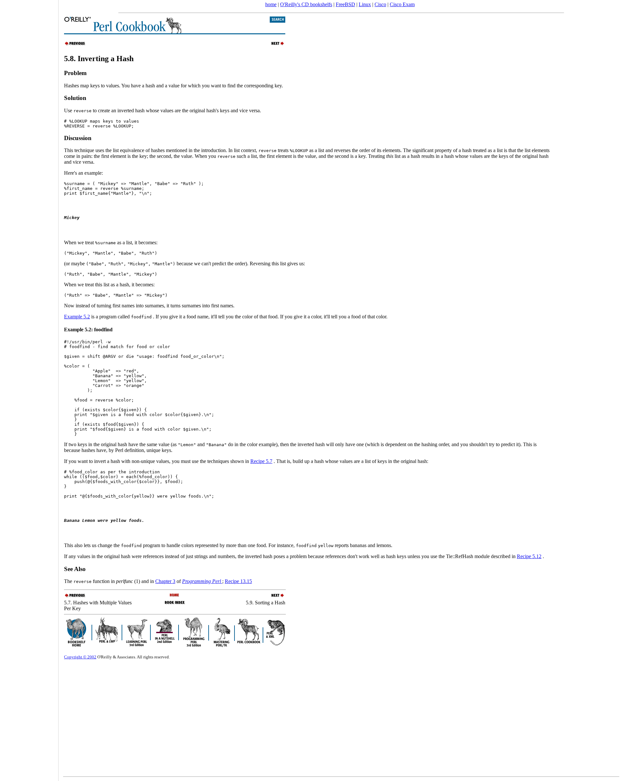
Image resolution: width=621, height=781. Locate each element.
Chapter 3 (165, 581)
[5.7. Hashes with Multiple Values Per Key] (75, 45)
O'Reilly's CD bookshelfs (306, 4)
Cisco (380, 4)
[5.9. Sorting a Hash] (274, 45)
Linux (365, 4)
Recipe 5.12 (529, 556)
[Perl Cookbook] (175, 595)
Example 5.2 (77, 316)
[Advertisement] (29, 388)
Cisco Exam (402, 4)
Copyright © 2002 (80, 656)
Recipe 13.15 (238, 581)
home (271, 4)
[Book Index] (174, 604)
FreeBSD (345, 4)
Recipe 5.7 (261, 461)
